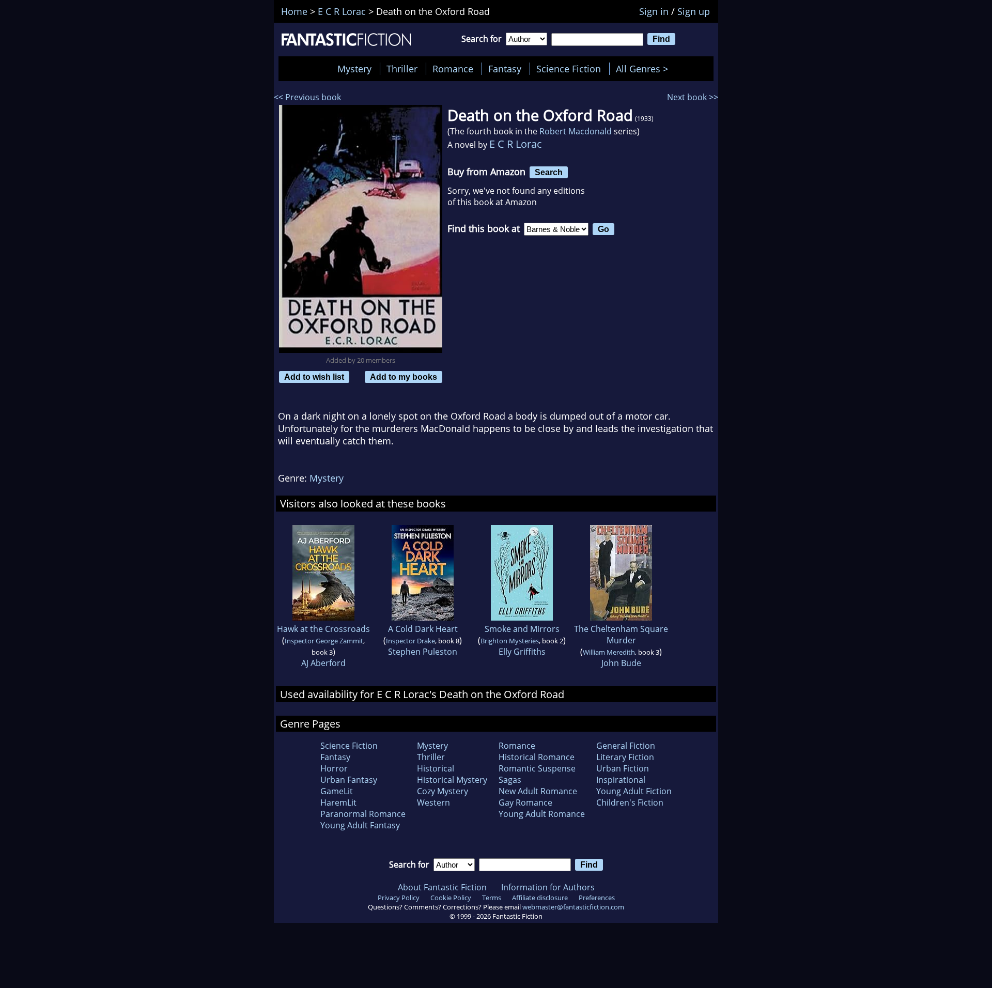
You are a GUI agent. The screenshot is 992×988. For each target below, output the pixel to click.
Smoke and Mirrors (522, 629)
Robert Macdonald (575, 131)
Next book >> (692, 97)
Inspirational (620, 779)
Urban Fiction (622, 768)
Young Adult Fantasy (360, 825)
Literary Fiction (625, 757)
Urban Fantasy (348, 779)
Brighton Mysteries (510, 640)
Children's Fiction (629, 802)
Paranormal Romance (363, 814)
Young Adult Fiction (634, 791)
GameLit (336, 791)
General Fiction (625, 745)
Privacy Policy (399, 897)
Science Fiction (568, 69)
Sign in (654, 11)
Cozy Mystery (442, 791)
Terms (491, 897)
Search (549, 172)
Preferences (597, 897)
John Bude (621, 663)
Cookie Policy (450, 897)
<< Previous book (307, 97)
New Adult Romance (538, 791)
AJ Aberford (323, 663)
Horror (334, 768)
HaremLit (338, 802)
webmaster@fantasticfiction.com (573, 907)
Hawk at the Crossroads (323, 629)
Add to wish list (314, 376)
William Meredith (609, 652)
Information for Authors (548, 887)
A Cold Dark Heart (423, 629)
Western (433, 802)
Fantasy (504, 69)
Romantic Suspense (537, 768)
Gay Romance (525, 802)
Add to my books (403, 376)
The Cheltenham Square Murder (621, 634)
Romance (452, 69)
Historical (435, 768)
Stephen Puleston (422, 651)
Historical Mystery (452, 779)
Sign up (693, 11)
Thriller (401, 69)
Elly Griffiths (522, 651)
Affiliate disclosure (540, 897)
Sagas (510, 779)
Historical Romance (537, 757)
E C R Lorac (515, 144)
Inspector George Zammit (324, 640)
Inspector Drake (410, 640)
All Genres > (644, 69)
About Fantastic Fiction (442, 887)
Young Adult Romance (542, 814)
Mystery (354, 69)
